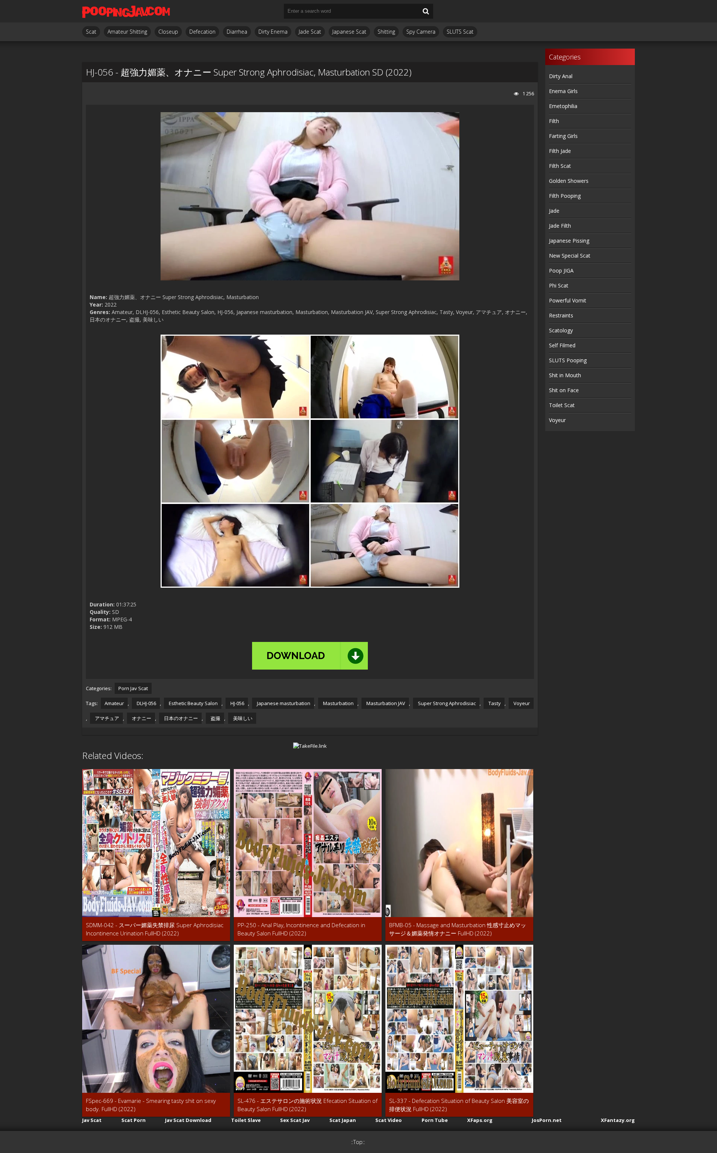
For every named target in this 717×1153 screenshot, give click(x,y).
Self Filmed (562, 345)
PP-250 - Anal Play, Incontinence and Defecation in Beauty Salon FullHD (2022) (301, 929)
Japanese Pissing (569, 240)
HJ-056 (236, 703)
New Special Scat (569, 255)
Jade (554, 210)
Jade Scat (310, 31)
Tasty (494, 703)
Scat (91, 31)
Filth (554, 120)
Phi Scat (558, 285)
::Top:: (358, 1142)
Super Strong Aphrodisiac (446, 703)
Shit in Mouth (565, 375)
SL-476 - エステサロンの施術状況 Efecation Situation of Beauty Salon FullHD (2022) (308, 1105)
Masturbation (338, 703)
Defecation (202, 31)
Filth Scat (560, 165)
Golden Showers (569, 180)
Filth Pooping (565, 195)
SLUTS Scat (460, 31)
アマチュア (106, 718)
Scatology (561, 330)
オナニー (141, 718)
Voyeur (521, 703)
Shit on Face (564, 390)
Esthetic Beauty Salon (193, 703)
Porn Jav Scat (133, 688)
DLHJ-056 (146, 703)
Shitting (386, 31)
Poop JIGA (561, 270)
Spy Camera (420, 31)
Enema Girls (563, 91)
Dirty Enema (273, 31)
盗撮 (214, 718)
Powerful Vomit (567, 300)
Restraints (561, 315)
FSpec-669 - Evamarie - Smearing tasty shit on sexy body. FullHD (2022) (151, 1105)
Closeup (168, 31)
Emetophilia (563, 106)
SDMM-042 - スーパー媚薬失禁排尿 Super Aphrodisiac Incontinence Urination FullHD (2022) (154, 929)
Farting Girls (563, 135)
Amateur (114, 703)
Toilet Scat (562, 405)
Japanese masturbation (283, 703)
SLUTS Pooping (568, 360)
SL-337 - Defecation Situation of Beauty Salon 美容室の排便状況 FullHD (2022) (459, 1105)
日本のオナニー (180, 718)
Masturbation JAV (385, 703)
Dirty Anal (560, 76)
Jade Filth (560, 225)
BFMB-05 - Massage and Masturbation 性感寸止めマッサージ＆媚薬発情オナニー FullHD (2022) (457, 929)
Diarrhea (237, 31)
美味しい (242, 718)
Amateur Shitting (127, 31)
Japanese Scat (349, 31)
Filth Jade (560, 150)
